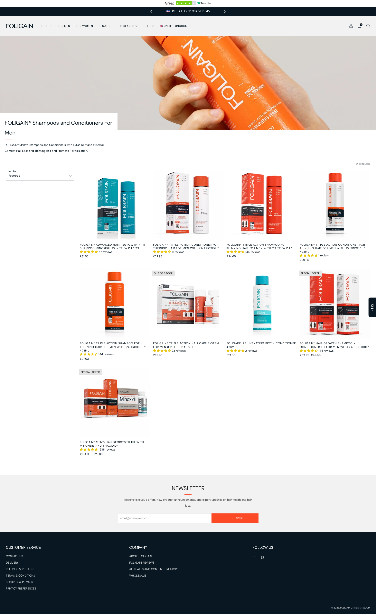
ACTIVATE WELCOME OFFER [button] (188, 103)
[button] (216, 28)
